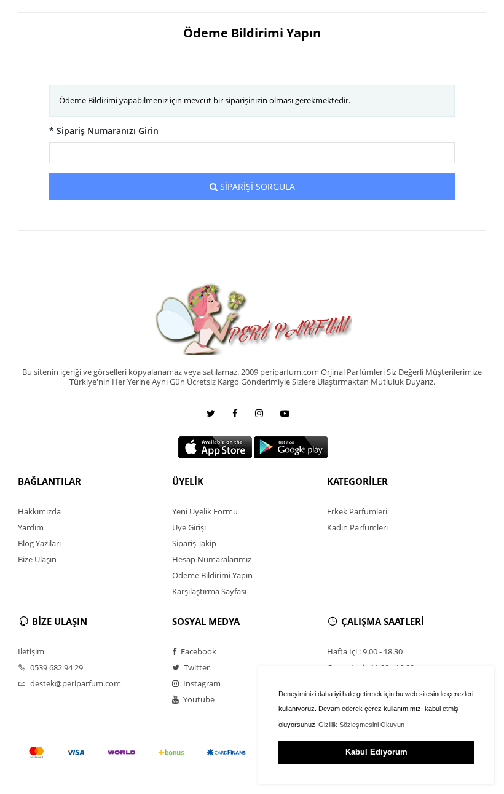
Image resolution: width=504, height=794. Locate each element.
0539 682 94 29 (55, 667)
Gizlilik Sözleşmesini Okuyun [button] (361, 724)
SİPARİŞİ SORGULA (256, 186)
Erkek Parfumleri (357, 511)
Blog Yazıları (39, 543)
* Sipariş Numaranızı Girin (104, 130)
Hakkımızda (39, 511)
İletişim (31, 651)
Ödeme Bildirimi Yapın (212, 575)
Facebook (197, 651)
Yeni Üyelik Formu (205, 511)
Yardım (31, 527)
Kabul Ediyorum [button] (376, 752)
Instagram (201, 683)
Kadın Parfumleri (357, 527)
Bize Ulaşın (37, 559)
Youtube (198, 699)
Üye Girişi (189, 527)
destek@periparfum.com (74, 683)
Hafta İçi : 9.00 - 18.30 (365, 651)
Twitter (196, 667)
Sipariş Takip (194, 543)
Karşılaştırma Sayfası (209, 591)
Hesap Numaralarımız (211, 559)
